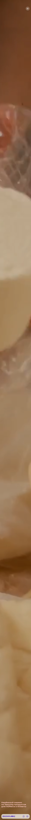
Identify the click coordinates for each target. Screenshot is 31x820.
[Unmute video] (28, 9)
